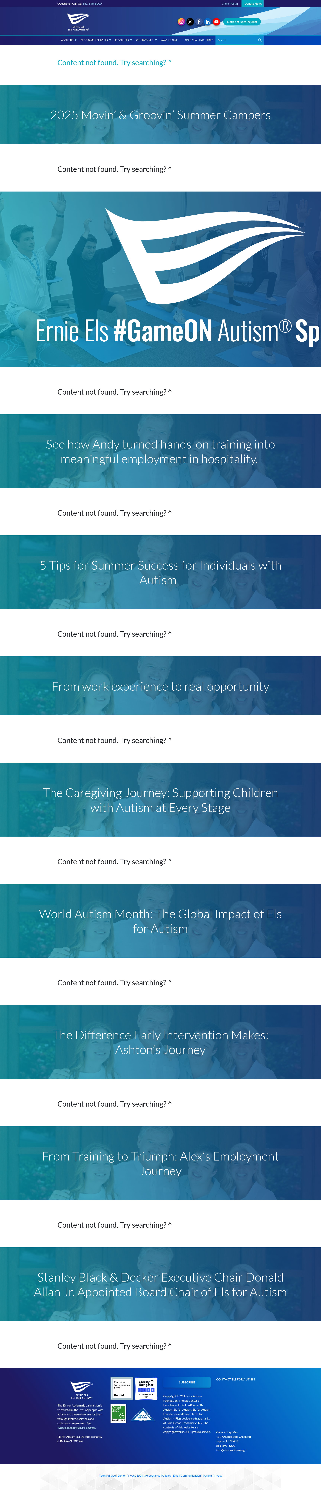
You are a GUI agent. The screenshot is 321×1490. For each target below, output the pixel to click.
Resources (122, 40)
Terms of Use (107, 1475)
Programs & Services (94, 40)
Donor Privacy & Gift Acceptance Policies (144, 1475)
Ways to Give (169, 40)
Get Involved (144, 40)
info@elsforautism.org (230, 1450)
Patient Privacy (212, 1475)
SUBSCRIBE (187, 1382)
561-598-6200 (92, 3)
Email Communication (187, 1475)
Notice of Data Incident (242, 21)
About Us (67, 40)
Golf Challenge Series (199, 40)
